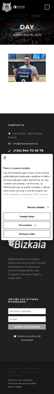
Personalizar (25, 225)
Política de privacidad (22, 383)
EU (38, 7)
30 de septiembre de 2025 (26, 61)
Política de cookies (20, 380)
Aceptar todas (27, 216)
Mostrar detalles (36, 207)
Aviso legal (15, 386)
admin (28, 68)
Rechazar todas (27, 234)
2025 (30, 72)
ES (33, 7)
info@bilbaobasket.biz (25, 143)
